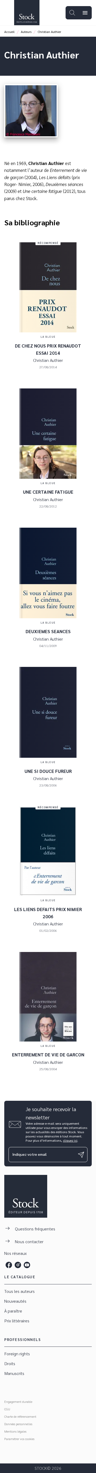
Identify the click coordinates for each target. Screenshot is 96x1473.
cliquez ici (70, 1140)
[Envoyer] (81, 1154)
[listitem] (8, 1264)
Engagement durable (18, 1401)
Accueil (9, 31)
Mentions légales (15, 1431)
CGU (7, 1409)
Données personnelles (18, 1424)
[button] (48, 1291)
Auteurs (26, 31)
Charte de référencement (20, 1416)
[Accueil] (26, 12)
